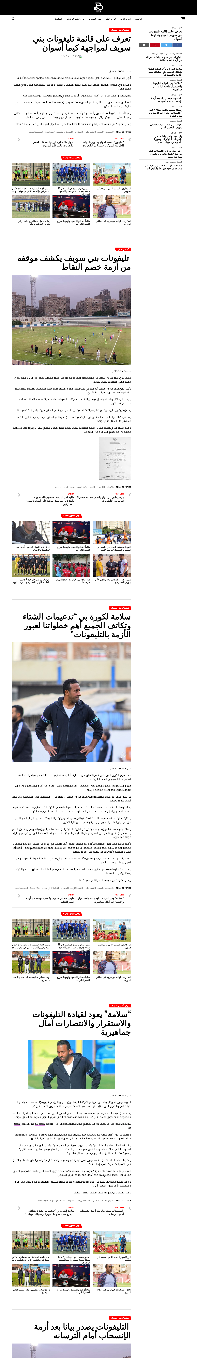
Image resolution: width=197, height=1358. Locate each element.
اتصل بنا (58, 18)
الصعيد (100, 132)
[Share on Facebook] (177, 45)
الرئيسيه (138, 18)
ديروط (167, 161)
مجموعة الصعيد (35, 132)
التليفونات (109, 132)
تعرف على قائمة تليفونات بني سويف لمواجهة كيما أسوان (165, 34)
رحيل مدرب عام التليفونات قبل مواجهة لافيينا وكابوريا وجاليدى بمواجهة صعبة (165, 153)
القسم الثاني (178, 53)
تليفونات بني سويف (176, 27)
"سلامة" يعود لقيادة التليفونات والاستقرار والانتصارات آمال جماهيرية (166, 86)
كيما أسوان (49, 132)
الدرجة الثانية (125, 18)
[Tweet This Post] (166, 45)
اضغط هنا (40, 1123)
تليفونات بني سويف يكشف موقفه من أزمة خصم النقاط (164, 58)
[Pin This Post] (155, 45)
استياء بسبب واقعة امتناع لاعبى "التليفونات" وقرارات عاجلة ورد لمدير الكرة (165, 112)
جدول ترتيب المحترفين (75, 18)
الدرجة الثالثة (111, 18)
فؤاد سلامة (34, 888)
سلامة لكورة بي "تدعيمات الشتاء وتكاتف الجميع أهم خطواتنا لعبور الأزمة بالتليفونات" (165, 71)
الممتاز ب (78, 132)
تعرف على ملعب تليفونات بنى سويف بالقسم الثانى (166, 126)
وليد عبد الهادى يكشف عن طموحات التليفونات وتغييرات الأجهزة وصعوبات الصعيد (167, 138)
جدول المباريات (95, 18)
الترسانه (110, 487)
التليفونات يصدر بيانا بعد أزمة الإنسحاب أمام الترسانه (166, 99)
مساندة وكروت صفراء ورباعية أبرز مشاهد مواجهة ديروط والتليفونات (163, 167)
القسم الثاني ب (169, 53)
